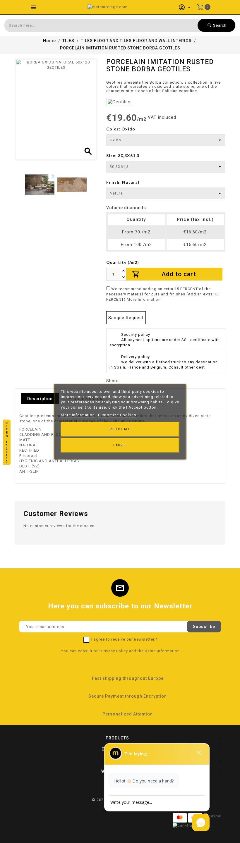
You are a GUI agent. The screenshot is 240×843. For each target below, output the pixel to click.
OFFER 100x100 (6, 442)
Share (124, 381)
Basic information (162, 651)
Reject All (120, 429)
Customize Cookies (117, 415)
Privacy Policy (114, 651)
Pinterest (146, 381)
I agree (120, 445)
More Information (144, 299)
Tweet (135, 381)
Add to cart (164, 274)
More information (78, 415)
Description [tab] (40, 398)
